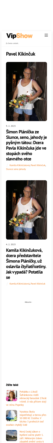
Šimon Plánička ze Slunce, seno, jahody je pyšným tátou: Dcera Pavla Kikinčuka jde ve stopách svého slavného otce (26, 145)
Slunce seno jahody (16, 169)
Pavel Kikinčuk (38, 165)
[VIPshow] (19, 38)
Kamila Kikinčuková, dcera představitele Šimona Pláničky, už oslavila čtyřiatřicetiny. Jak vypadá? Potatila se (26, 263)
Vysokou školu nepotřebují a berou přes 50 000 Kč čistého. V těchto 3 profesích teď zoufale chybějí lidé (26, 418)
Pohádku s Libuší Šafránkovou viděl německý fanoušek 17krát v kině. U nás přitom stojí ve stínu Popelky (26, 398)
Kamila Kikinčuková (20, 165)
